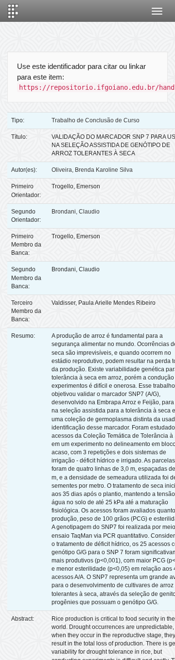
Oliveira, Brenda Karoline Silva (92, 169)
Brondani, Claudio (76, 211)
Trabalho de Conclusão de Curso (96, 120)
